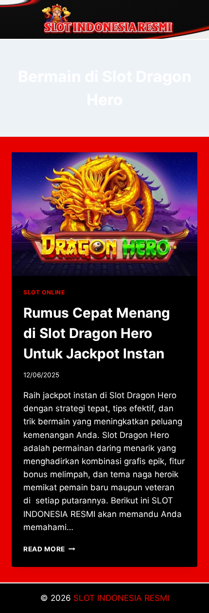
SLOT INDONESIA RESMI (121, 598)
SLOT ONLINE (44, 292)
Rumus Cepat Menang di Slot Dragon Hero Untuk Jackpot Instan (96, 333)
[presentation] (104, 214)
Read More (49, 549)
